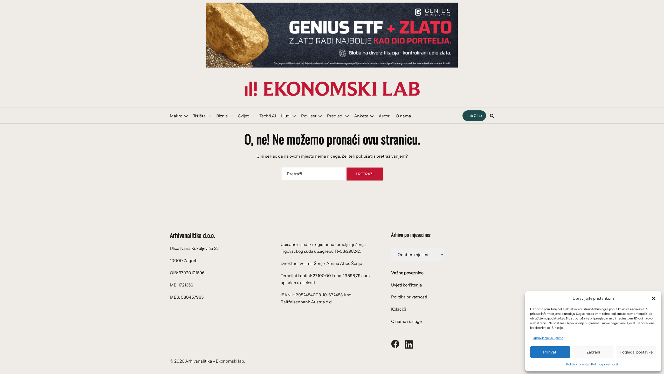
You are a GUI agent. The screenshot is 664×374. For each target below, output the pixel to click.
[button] (653, 298)
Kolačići (398, 309)
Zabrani (593, 352)
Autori (385, 115)
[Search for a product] (492, 116)
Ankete (361, 115)
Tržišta (199, 115)
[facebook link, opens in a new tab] (395, 343)
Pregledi (335, 115)
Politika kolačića (577, 364)
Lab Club (474, 115)
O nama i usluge (406, 321)
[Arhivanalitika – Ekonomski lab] (332, 88)
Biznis (222, 115)
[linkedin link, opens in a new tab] (409, 343)
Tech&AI (267, 115)
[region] (332, 35)
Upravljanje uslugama (548, 338)
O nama (403, 115)
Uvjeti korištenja (406, 285)
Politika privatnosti (604, 364)
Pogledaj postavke (636, 352)
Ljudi (285, 115)
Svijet (243, 115)
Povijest (308, 115)
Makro (176, 115)
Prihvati (550, 352)
